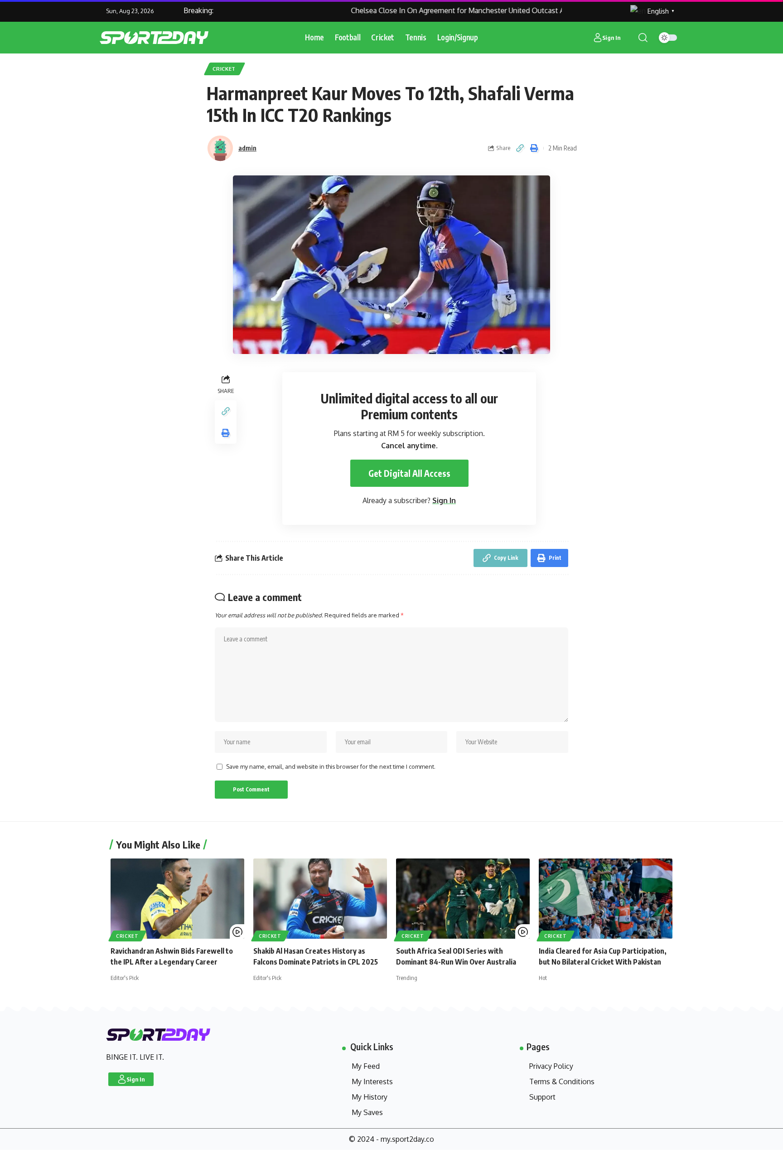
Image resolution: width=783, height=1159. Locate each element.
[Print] (534, 148)
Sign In (444, 500)
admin (247, 148)
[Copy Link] (520, 148)
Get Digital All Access (409, 473)
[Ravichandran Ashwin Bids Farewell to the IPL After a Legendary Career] (177, 898)
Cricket (224, 68)
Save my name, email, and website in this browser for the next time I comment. (330, 766)
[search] (643, 37)
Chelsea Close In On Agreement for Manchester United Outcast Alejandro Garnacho (466, 10)
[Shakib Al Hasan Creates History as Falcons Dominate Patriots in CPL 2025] (320, 898)
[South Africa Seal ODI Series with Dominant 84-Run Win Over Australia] (463, 898)
